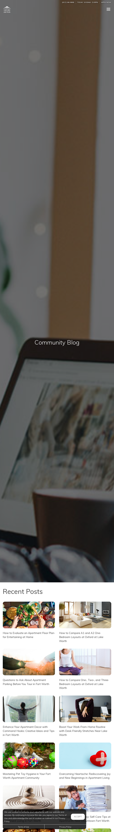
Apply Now (106, 2)
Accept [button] (78, 816)
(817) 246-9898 (68, 2)
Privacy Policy (65, 827)
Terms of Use (23, 827)
